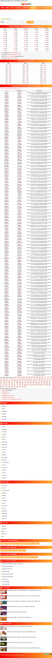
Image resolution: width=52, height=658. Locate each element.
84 (36, 385)
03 (24, 377)
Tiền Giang (4, 431)
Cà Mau (3, 449)
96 (17, 387)
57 (14, 383)
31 (47, 379)
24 (29, 379)
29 (42, 379)
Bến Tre (3, 439)
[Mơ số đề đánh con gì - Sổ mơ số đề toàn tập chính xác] (3, 628)
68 (44, 383)
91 (3, 387)
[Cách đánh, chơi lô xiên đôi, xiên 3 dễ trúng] (3, 613)
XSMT (12, 7)
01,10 (36, 557)
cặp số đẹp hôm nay (15, 52)
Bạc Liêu (4, 437)
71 (1, 385)
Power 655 (4, 528)
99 (25, 387)
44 (31, 381)
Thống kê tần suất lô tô (7, 568)
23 (26, 379)
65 (36, 383)
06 (32, 377)
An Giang (4, 434)
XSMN (7, 7)
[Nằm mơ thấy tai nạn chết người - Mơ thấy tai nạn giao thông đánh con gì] (3, 649)
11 (45, 377)
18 (12, 379)
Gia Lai (3, 503)
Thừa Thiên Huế (5, 490)
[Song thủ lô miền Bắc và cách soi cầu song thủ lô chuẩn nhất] (3, 608)
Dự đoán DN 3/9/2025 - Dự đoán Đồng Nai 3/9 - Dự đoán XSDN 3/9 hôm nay (24, 590)
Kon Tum (4, 488)
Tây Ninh (4, 470)
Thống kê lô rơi (5, 393)
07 (35, 377)
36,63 (37, 543)
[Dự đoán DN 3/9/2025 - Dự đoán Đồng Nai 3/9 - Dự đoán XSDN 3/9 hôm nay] (3, 592)
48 (41, 381)
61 (25, 383)
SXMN (9, 19)
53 (3, 383)
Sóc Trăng (4, 467)
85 (39, 385)
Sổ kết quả (25, 7)
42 (25, 381)
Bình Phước (4, 444)
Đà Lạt (3, 426)
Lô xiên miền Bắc (5, 581)
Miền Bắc (4, 406)
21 (20, 379)
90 (1, 387)
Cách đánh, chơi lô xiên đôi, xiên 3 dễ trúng (16, 612)
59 (20, 383)
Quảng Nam (4, 516)
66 (39, 383)
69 (47, 383)
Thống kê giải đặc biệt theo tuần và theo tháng (12, 563)
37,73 (10, 550)
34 (3, 381)
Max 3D (3, 531)
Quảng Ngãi (4, 513)
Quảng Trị (4, 518)
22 (23, 379)
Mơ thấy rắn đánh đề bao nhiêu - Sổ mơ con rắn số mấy (19, 642)
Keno (3, 536)
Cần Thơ (4, 452)
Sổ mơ (47, 7)
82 (31, 385)
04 (26, 377)
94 (12, 387)
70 (50, 383)
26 (34, 379)
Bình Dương (4, 442)
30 (45, 379)
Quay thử (41, 7)
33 (1, 381)
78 (20, 385)
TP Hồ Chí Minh (5, 462)
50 (47, 381)
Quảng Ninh (4, 411)
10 (43, 377)
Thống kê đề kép (6, 392)
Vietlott (5, 522)
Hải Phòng (4, 416)
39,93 (10, 557)
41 (22, 381)
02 (21, 377)
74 (9, 385)
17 (10, 379)
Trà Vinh (4, 472)
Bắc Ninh (4, 414)
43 (28, 381)
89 (50, 385)
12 (48, 377)
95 (14, 387)
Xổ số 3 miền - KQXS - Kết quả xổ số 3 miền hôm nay (19, 617)
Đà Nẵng (4, 495)
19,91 (32, 557)
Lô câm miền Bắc (5, 584)
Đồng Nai (4, 454)
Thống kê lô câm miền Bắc (8, 397)
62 (28, 383)
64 (33, 383)
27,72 (18, 543)
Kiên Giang (4, 429)
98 (22, 387)
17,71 (22, 557)
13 (51, 377)
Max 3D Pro (4, 533)
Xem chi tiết (30, 22)
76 (14, 385)
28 (39, 379)
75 (12, 385)
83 (33, 385)
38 (14, 381)
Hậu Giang (4, 460)
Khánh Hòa (4, 485)
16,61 (6, 550)
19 (15, 379)
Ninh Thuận (4, 505)
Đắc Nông (4, 500)
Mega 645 (4, 526)
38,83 (10, 543)
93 (9, 387)
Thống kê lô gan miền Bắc (7, 566)
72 (3, 385)
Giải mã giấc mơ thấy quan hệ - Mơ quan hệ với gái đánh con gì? (21, 631)
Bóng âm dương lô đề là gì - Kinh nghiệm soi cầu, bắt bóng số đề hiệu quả (23, 601)
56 (12, 383)
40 (20, 381)
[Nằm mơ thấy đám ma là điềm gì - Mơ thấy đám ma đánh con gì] (3, 639)
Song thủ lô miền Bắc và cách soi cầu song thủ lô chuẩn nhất (21, 606)
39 (17, 381)
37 (12, 381)
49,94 (22, 543)
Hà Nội (3, 408)
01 (18, 377)
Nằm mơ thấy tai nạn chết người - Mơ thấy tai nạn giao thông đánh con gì (23, 648)
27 (37, 379)
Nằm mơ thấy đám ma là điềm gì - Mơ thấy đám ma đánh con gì (21, 637)
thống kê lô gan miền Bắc (12, 58)
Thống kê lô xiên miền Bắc (8, 395)
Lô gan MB (4, 390)
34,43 (2, 550)
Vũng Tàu (4, 477)
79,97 (2, 543)
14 (1, 379)
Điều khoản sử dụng (20, 655)
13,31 (18, 557)
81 (28, 385)
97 (20, 387)
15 (4, 379)
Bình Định (4, 493)
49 (44, 381)
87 (44, 385)
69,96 (25, 543)
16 (7, 379)
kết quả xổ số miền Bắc (9, 56)
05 (29, 377)
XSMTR (4, 19)
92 (6, 387)
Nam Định (4, 419)
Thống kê (33, 7)
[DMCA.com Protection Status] (48, 654)
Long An (4, 465)
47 (39, 381)
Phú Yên (4, 508)
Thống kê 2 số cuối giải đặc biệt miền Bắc (11, 399)
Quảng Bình (4, 511)
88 (47, 385)
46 (36, 381)
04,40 (14, 543)
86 (41, 385)
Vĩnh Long (4, 475)
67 (41, 383)
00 (16, 377)
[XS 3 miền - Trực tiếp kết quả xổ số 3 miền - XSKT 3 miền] (26, 5)
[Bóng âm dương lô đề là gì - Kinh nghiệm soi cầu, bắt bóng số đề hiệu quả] (3, 603)
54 (6, 383)
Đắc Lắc (4, 498)
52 (1, 383)
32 (50, 379)
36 (9, 381)
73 (6, 385)
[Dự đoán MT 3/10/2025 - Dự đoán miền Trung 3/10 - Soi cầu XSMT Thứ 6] (3, 597)
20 (18, 379)
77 (17, 385)
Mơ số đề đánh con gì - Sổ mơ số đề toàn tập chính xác (19, 626)
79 (22, 385)
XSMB (2, 7)
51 (50, 381)
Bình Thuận (4, 447)
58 (17, 383)
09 (40, 377)
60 (22, 383)
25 (31, 379)
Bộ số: (2, 22)
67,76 (6, 543)
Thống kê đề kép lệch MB (7, 574)
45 (33, 381)
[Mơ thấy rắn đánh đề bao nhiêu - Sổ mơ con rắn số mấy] (3, 644)
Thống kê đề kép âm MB (7, 576)
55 (9, 383)
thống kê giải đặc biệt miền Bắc (14, 54)
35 (6, 381)
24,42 (14, 550)
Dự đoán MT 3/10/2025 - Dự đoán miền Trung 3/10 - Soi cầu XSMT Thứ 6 (23, 595)
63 (31, 383)
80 (25, 385)
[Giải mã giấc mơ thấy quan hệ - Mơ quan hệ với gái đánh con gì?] (3, 633)
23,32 (33, 543)
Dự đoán (18, 7)
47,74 (24, 550)
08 (37, 377)
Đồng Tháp (4, 457)
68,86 (6, 557)
